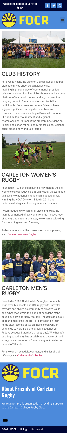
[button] (62, 20)
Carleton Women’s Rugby (22, 234)
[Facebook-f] (47, 5)
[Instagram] (59, 5)
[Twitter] (53, 5)
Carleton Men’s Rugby (29, 355)
